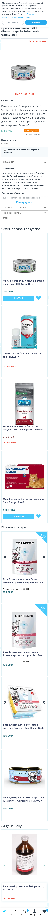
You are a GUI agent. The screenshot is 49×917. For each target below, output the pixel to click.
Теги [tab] (5, 218)
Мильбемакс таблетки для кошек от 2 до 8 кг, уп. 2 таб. (23, 500)
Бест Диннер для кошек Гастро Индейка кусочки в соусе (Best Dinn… (24, 581)
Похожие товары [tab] (12, 213)
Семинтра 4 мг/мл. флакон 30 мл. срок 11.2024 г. (22, 355)
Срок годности (32, 130)
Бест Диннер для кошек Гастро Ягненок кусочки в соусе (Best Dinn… (24, 653)
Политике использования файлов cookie (18, 15)
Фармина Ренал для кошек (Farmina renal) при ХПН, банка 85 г (23, 282)
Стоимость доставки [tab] (14, 207)
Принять (36, 22)
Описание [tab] (8, 162)
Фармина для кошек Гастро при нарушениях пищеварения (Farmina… (24, 428)
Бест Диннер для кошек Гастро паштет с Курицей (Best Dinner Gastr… (24, 726)
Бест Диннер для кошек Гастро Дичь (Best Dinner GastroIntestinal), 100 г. (24, 799)
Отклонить (13, 22)
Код (3, 130)
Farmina (4, 143)
